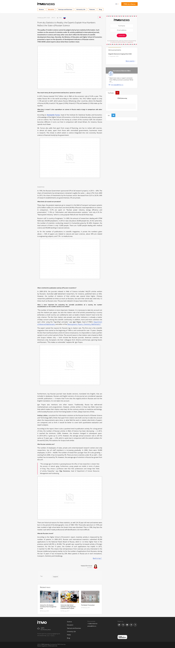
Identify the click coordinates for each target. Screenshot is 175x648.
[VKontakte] (100, 17)
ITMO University (122, 98)
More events (130, 61)
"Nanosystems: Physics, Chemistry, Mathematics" (84, 324)
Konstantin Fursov (53, 115)
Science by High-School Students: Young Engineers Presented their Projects (68, 606)
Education (51, 9)
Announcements (114, 50)
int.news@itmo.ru (117, 85)
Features (92, 9)
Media (69, 635)
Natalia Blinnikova (86, 566)
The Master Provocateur (88, 605)
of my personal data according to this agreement (121, 42)
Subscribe (122, 35)
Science (41, 9)
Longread (55, 576)
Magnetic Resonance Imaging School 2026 (120, 54)
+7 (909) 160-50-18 (92, 623)
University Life (80, 9)
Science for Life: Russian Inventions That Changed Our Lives (48, 606)
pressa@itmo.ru (92, 626)
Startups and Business (65, 9)
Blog (100, 9)
